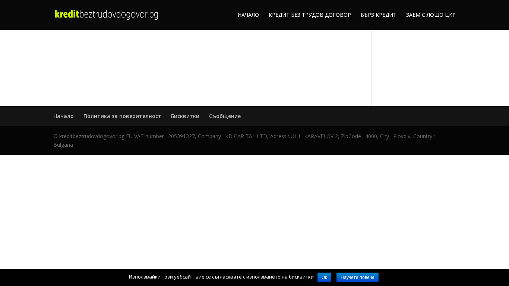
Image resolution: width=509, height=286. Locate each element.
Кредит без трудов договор (310, 15)
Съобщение (225, 116)
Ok (324, 277)
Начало (248, 15)
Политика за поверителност (122, 116)
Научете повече (357, 277)
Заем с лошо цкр (431, 15)
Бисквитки (185, 116)
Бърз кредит (378, 15)
